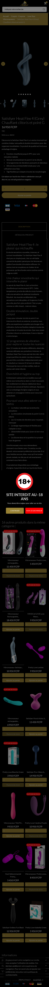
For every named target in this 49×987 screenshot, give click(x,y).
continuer (14, 511)
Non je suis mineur (34, 511)
